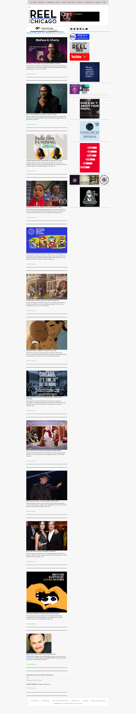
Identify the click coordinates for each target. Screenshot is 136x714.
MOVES (57, 2)
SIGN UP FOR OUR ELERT (60, 700)
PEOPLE (79, 2)
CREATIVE (41, 2)
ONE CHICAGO (71, 2)
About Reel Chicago (98, 700)
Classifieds (34, 700)
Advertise (45, 700)
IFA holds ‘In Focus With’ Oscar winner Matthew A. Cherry (43, 63)
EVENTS (97, 2)
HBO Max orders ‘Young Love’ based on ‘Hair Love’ (41, 350)
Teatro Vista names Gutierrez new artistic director (41, 654)
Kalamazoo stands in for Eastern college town (40, 675)
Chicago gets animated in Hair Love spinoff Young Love (42, 300)
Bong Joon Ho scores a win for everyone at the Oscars (42, 501)
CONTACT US (75, 700)
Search (85, 700)
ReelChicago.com (58, 703)
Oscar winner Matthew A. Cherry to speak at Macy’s (41, 114)
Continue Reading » (31, 74)
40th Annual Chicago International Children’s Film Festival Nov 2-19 (46, 254)
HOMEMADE (50, 2)
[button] (104, 2)
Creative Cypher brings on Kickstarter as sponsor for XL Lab (44, 160)
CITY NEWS (33, 2)
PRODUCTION (89, 2)
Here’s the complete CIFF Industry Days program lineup (42, 613)
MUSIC (64, 2)
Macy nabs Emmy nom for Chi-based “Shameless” (41, 551)
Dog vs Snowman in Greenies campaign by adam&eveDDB (43, 450)
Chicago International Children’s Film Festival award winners (44, 207)
